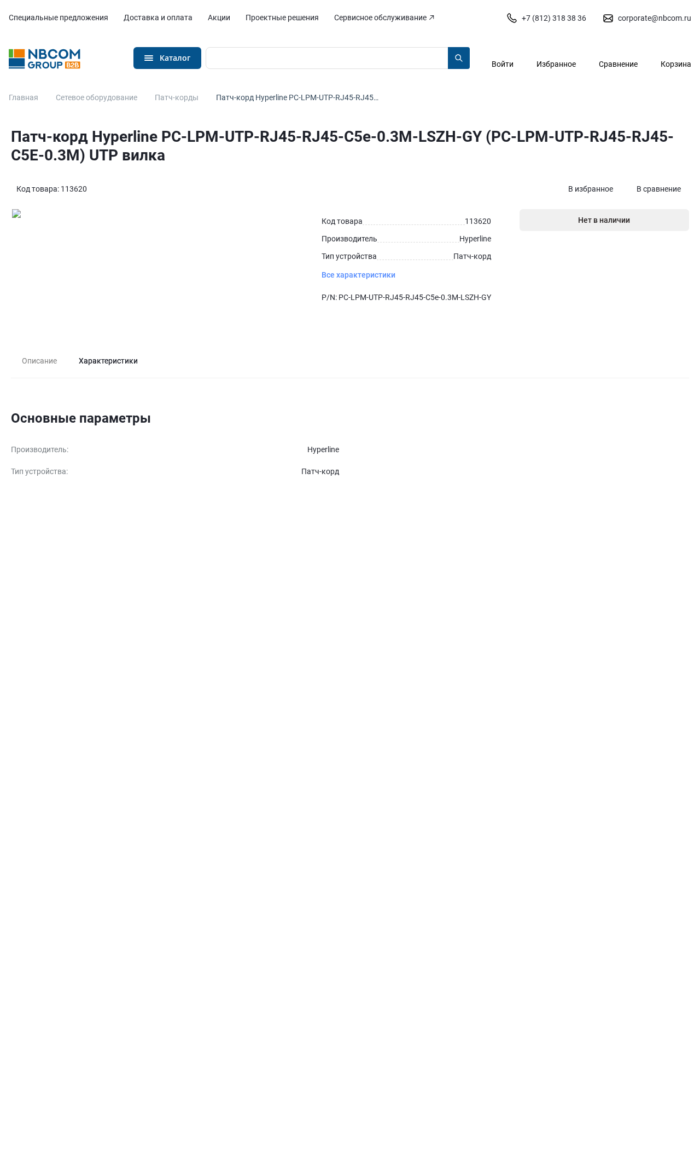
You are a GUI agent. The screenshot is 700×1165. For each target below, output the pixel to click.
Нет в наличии (604, 220)
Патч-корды (177, 97)
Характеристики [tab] (108, 360)
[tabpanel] (350, 445)
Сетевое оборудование (96, 97)
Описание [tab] (39, 360)
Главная (23, 97)
